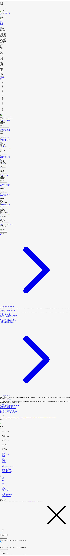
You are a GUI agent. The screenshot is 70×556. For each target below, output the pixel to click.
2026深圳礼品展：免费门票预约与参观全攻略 (6, 404)
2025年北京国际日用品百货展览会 (6, 496)
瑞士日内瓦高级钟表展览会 (5, 468)
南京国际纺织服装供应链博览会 (4, 140)
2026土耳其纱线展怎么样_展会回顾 (5, 313)
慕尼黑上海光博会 (33, 417)
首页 (1, 18)
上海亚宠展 (17, 417)
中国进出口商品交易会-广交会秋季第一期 (7, 466)
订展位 (1, 137)
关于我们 (1, 24)
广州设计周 (3, 493)
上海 (6, 13)
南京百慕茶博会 (4, 458)
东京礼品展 (3, 453)
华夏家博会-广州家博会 (5, 470)
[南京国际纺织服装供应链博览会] (5, 139)
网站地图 (3, 483)
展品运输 (1, 23)
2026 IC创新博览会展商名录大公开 (5, 395)
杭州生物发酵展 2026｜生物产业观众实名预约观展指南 (8, 408)
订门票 (3, 137)
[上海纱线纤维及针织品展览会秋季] (5, 129)
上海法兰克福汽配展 (39, 417)
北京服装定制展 (4, 462)
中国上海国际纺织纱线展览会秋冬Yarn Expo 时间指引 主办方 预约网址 (10, 315)
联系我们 (3, 478)
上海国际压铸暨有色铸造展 (5, 489)
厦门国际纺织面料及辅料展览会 (4, 185)
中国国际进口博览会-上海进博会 (6, 469)
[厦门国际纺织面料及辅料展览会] (5, 184)
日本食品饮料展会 (4, 459)
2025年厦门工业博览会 (5, 495)
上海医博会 (14, 417)
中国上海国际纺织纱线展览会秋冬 (5, 120)
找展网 (3, 487)
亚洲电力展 (3, 492)
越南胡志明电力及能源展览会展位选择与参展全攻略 (7, 412)
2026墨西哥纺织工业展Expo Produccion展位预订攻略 (7, 310)
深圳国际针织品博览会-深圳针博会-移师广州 (6, 224)
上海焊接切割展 (54, 417)
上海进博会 (3, 455)
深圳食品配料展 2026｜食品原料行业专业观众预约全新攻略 (8, 411)
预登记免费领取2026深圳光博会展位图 (5, 399)
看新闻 (8, 137)
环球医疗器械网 (4, 488)
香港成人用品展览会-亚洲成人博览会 (7, 471)
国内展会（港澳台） (3, 77)
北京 (5, 13)
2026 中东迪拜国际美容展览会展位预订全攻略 (6, 406)
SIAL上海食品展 (4, 461)
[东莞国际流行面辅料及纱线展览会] (5, 156)
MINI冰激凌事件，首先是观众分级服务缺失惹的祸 (7, 322)
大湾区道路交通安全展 (5, 490)
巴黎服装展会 (4, 452)
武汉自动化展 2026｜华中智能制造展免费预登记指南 (7, 410)
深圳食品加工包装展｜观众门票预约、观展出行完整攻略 (8, 407)
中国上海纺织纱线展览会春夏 (4, 175)
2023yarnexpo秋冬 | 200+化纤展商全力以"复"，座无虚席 (8, 320)
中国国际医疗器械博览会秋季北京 (6, 472)
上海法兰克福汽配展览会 (5, 454)
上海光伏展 (50, 417)
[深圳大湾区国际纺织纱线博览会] (5, 194)
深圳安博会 (21, 417)
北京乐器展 (24, 417)
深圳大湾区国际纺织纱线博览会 (4, 195)
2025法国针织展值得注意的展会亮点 (5, 314)
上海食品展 (47, 417)
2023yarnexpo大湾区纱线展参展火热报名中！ (6, 321)
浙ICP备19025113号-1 (32, 501)
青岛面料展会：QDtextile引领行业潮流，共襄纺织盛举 (7, 316)
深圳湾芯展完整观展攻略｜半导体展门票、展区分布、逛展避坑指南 (9, 405)
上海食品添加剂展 (28, 417)
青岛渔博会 (3, 456)
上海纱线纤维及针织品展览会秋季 (5, 130)
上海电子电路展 (10, 417)
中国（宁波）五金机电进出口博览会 (7, 494)
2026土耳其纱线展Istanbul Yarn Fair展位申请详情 (7, 306)
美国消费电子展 (4, 460)
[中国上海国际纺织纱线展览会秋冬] (5, 119)
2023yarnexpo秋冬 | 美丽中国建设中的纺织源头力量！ (7, 319)
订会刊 (6, 137)
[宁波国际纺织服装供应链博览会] (5, 204)
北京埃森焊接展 (6, 417)
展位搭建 (1, 22)
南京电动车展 (2, 417)
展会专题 (1, 21)
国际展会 (1, 19)
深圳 (9, 13)
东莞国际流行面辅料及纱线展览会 (5, 157)
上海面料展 (43, 417)
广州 (8, 13)
